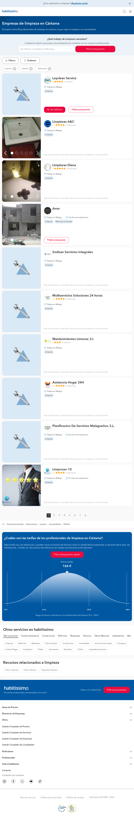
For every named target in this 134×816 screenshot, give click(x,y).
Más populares (11, 636)
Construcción (48, 636)
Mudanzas (75, 636)
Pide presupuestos (117, 690)
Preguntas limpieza (49, 670)
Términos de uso (27, 798)
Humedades (84, 643)
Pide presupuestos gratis (67, 554)
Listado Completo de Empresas (17, 739)
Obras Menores (101, 636)
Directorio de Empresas (15, 524)
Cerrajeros (121, 643)
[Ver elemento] (12, 153)
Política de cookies (75, 798)
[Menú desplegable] (131, 11)
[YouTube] (31, 782)
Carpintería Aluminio (97, 649)
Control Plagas (11, 649)
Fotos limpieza (30, 670)
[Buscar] (124, 11)
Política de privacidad (51, 798)
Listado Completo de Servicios (16, 733)
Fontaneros (27, 649)
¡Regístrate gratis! (79, 3)
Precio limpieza (11, 670)
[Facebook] (13, 782)
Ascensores (53, 649)
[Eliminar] (14, 68)
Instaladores (118, 636)
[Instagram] (4, 782)
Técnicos (87, 636)
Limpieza (43, 524)
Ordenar (31, 60)
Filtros (12, 60)
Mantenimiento (31, 524)
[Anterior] (5, 153)
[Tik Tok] (40, 782)
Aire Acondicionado (103, 643)
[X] (22, 782)
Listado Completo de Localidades (18, 745)
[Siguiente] (37, 153)
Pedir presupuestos (95, 49)
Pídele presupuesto (81, 110)
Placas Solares (51, 643)
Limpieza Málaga (55, 524)
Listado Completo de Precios (16, 727)
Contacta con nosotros (13, 775)
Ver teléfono (56, 110)
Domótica (68, 649)
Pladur (40, 649)
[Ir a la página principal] (10, 11)
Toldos (80, 649)
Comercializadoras (30, 636)
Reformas (62, 636)
